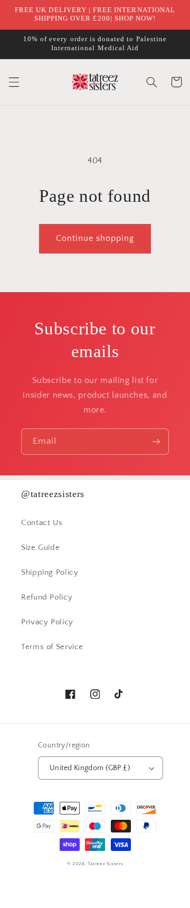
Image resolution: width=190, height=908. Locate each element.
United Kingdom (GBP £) (90, 768)
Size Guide (40, 548)
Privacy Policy (47, 622)
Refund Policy (46, 597)
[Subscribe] (156, 441)
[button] (14, 82)
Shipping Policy (49, 572)
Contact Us (41, 523)
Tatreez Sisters (105, 864)
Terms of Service (52, 647)
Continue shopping (95, 238)
